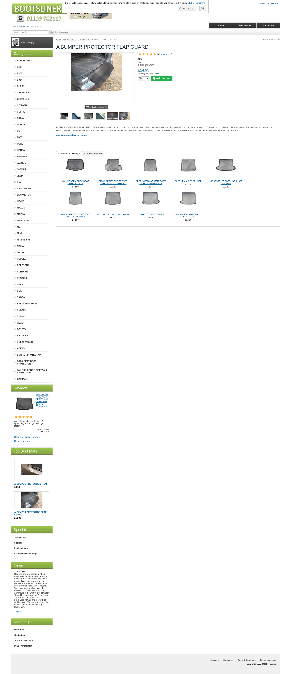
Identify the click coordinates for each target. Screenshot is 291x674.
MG (19, 227)
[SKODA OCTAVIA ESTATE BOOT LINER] (151, 168)
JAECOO (21, 163)
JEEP (20, 176)
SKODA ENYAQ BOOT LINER (188, 181)
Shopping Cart (245, 25)
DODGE (21, 124)
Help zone (19, 630)
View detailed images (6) (97, 107)
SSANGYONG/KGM (27, 303)
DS (18, 131)
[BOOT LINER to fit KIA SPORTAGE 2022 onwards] (226, 168)
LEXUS (20, 201)
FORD (20, 144)
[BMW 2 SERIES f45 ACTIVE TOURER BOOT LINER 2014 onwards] (24, 413)
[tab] (69, 153)
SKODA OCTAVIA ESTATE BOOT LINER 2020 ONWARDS (151, 182)
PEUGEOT (22, 259)
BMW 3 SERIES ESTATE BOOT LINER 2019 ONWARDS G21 (113, 182)
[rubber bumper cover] (112, 117)
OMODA (21, 252)
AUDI (19, 67)
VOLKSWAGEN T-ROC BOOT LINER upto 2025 (75, 182)
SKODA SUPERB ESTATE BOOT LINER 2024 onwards (75, 215)
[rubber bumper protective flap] (125, 117)
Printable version (270, 39)
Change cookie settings (25, 553)
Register (274, 3)
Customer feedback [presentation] (93, 153)
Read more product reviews (27, 437)
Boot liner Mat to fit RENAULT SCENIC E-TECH (188, 215)
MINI (19, 233)
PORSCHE (22, 271)
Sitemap (18, 543)
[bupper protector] (76, 117)
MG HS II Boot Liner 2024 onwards (113, 214)
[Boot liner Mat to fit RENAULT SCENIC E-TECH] (188, 201)
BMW (19, 73)
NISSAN (21, 246)
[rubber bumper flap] (64, 117)
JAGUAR (21, 169)
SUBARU (21, 310)
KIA (19, 182)
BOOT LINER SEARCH (62, 32)
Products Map (21, 548)
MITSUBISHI (23, 239)
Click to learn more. (196, 3)
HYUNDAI (22, 156)
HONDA (21, 150)
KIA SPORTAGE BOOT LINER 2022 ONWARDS (226, 182)
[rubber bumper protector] (88, 117)
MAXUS (21, 207)
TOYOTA (21, 329)
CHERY (21, 86)
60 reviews (166, 54)
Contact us (19, 635)
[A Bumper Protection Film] (31, 479)
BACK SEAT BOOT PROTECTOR (26, 362)
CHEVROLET (23, 92)
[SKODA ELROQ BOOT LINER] (151, 201)
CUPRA (21, 112)
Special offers (21, 537)
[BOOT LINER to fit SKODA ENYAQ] (188, 168)
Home (58, 40)
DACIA (20, 118)
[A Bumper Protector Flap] (31, 507)
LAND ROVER (24, 188)
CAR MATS (22, 379)
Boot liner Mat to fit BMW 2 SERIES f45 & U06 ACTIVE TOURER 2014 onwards (42, 400)
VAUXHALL (23, 335)
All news (18, 612)
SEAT (20, 291)
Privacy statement (23, 646)
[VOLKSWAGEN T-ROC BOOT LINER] (75, 168)
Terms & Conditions (23, 640)
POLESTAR (23, 265)
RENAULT (22, 278)
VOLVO (21, 348)
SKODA (21, 297)
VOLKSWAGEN (25, 342)
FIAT (19, 137)
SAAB (20, 284)
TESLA (20, 323)
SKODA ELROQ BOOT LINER (150, 214)
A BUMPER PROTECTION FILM (30, 484)
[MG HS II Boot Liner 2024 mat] (113, 201)
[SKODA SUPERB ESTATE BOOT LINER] (75, 201)
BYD (19, 80)
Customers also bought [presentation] (69, 153)
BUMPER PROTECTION (73, 40)
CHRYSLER (23, 99)
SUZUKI (21, 316)
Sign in (263, 3)
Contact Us (268, 25)
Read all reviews (22, 441)
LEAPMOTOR (24, 195)
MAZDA (21, 214)
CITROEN (22, 105)
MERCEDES (23, 220)
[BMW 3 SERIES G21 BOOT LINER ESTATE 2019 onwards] (113, 168)
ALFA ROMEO (24, 60)
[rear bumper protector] (100, 117)
